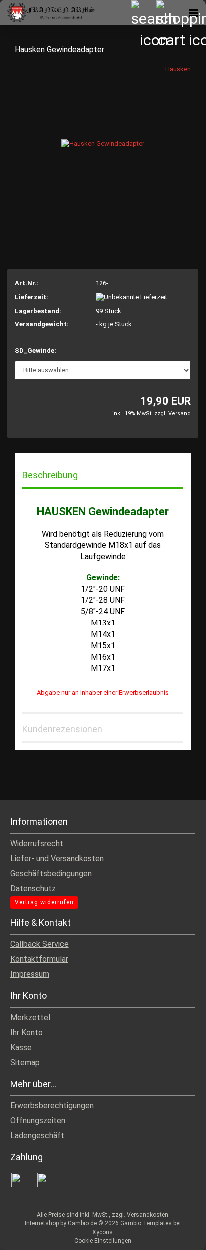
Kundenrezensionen (62, 729)
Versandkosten (147, 1214)
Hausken (178, 69)
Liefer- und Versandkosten (57, 858)
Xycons (102, 1232)
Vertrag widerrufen (44, 902)
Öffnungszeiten (38, 1120)
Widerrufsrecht (37, 843)
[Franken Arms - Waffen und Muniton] (47, 12)
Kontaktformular (39, 959)
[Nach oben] (179, 1235)
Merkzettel (30, 1017)
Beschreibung (50, 475)
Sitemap (25, 1062)
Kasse (21, 1047)
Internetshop (42, 1223)
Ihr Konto (26, 1032)
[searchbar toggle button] (143, 12)
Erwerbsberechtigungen (52, 1105)
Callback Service (39, 944)
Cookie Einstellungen (103, 1240)
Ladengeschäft (37, 1135)
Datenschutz (33, 888)
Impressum (30, 974)
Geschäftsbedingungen (51, 873)
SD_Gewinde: (35, 350)
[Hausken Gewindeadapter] (103, 139)
